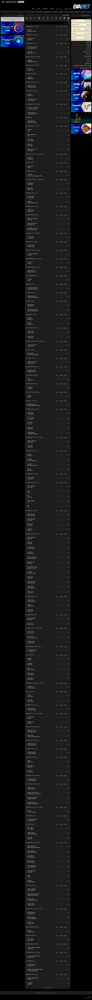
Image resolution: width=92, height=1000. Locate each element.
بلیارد (77, 12)
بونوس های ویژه (87, 997)
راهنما (33, 8)
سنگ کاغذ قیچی (47, 12)
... (74, 22)
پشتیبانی (38, 8)
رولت (55, 12)
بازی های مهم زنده (85, 15)
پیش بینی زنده (59, 8)
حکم (66, 12)
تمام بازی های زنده (47, 987)
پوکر (88, 12)
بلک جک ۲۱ (38, 12)
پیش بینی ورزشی (68, 8)
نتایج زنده (52, 8)
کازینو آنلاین (45, 8)
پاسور (61, 12)
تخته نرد (83, 12)
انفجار (71, 12)
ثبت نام (21, 2)
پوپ (32, 12)
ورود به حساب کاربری (11, 2)
